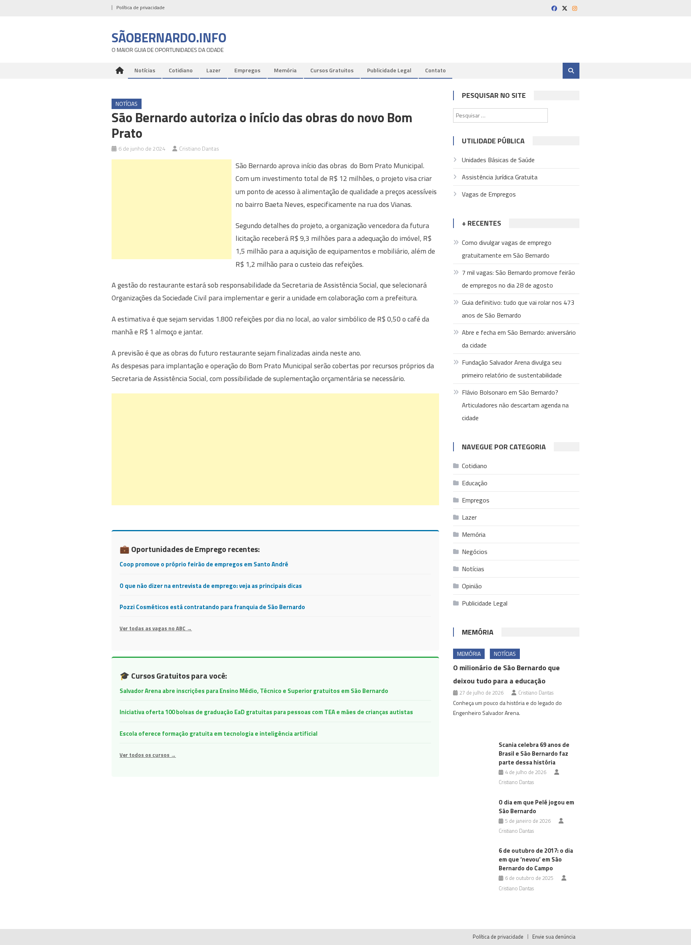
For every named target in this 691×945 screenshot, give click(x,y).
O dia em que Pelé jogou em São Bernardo (536, 807)
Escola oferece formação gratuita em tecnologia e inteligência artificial (219, 733)
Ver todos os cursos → (148, 755)
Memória (285, 70)
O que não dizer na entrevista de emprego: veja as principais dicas (211, 585)
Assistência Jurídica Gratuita (499, 177)
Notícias (144, 70)
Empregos (247, 70)
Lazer (213, 70)
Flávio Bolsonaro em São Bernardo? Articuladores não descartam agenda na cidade (515, 405)
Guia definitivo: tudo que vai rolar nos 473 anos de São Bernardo (518, 309)
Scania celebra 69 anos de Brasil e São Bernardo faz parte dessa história (534, 753)
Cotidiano (181, 70)
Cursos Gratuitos (331, 70)
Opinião (472, 586)
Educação (474, 483)
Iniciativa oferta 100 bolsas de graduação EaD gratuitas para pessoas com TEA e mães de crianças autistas (266, 712)
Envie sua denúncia (553, 937)
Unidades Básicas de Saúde (498, 160)
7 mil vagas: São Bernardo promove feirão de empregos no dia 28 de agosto (518, 279)
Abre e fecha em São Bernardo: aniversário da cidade (519, 339)
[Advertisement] (172, 209)
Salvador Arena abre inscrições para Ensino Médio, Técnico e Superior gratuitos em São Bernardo (254, 690)
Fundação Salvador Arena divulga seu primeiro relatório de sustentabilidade (512, 368)
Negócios (474, 551)
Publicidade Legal (389, 70)
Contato (435, 70)
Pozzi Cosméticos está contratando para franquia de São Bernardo (212, 606)
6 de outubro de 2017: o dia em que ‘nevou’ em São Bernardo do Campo (536, 859)
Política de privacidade (140, 7)
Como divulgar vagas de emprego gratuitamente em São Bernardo (506, 249)
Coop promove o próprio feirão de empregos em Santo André (204, 564)
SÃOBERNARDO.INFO (169, 37)
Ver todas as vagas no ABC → (156, 628)
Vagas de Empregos (489, 194)
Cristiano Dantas (199, 148)
